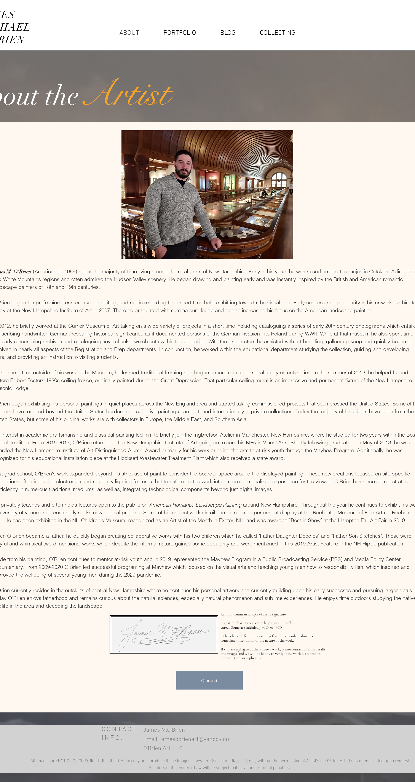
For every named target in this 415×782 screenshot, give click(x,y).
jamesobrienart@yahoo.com (195, 739)
